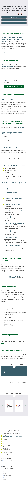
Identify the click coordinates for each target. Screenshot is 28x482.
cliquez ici (20, 13)
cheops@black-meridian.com (8, 360)
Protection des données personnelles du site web (8, 447)
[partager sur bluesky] (23, 372)
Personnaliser (14, 20)
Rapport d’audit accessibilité (14, 86)
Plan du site (6, 441)
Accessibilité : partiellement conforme (12, 436)
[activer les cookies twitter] (16, 372)
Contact (5, 439)
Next (25, 406)
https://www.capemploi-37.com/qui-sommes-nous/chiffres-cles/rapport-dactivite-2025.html (13, 248)
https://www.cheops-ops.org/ (17, 64)
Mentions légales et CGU (9, 438)
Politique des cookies (8, 443)
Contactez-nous (17, 433)
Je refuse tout (14, 22)
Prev (2, 406)
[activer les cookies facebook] (4, 372)
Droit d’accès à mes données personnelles (8, 453)
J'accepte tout (14, 17)
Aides (4, 435)
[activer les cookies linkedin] (10, 372)
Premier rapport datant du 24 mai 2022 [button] (12, 341)
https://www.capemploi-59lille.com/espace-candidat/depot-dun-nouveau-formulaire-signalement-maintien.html (15, 226)
